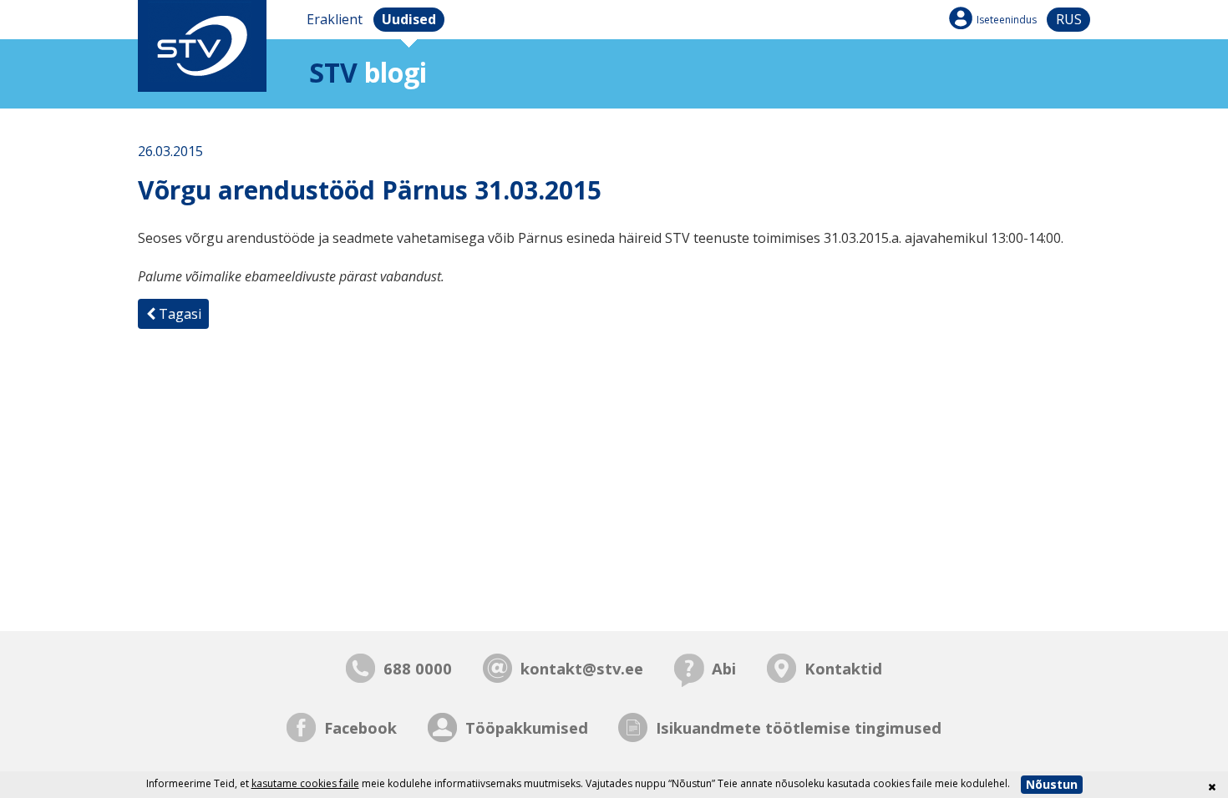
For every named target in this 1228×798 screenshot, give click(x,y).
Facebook (360, 727)
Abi (724, 668)
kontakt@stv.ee (581, 668)
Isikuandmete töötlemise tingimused (798, 727)
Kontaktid (843, 668)
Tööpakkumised (526, 727)
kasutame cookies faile (305, 783)
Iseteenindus (1007, 20)
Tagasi (178, 314)
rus (1069, 19)
